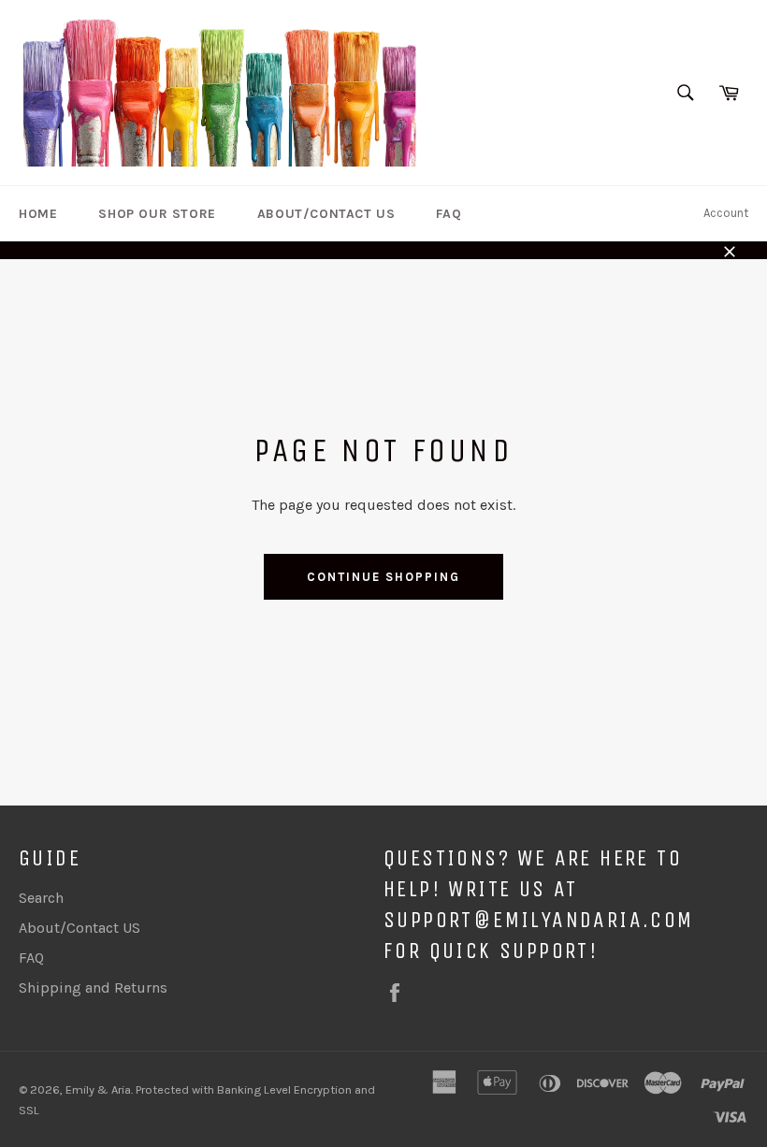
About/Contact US (326, 214)
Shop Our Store (156, 214)
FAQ (448, 214)
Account (725, 213)
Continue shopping (383, 577)
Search (41, 898)
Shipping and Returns (93, 987)
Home (38, 214)
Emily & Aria (98, 1089)
